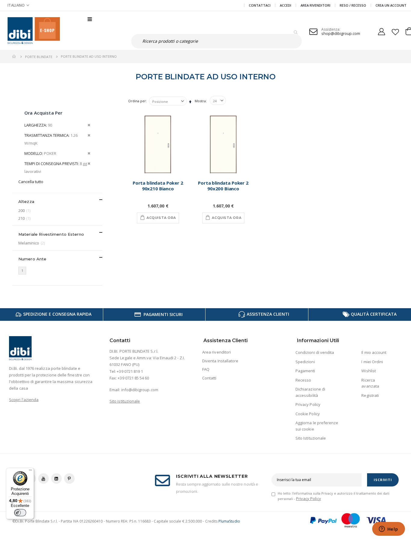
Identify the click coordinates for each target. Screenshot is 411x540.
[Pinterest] (69, 478)
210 (25, 218)
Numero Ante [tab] (32, 258)
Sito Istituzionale (310, 438)
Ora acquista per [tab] (43, 113)
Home (14, 56)
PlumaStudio (229, 521)
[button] (18, 5)
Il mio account (373, 352)
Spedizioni (305, 361)
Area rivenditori (216, 352)
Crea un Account (390, 5)
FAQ (205, 369)
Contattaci (259, 5)
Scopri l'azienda (24, 399)
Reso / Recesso (353, 5)
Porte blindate (38, 56)
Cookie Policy (307, 413)
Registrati (370, 395)
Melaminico (32, 243)
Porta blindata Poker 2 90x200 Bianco (223, 186)
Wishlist (368, 370)
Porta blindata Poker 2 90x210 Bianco (158, 186)
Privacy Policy (307, 404)
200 (25, 210)
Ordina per (137, 101)
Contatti (209, 378)
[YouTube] (43, 478)
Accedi (285, 5)
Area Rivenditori (315, 5)
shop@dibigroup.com (340, 33)
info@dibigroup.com (139, 389)
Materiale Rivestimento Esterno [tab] (51, 234)
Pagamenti (305, 370)
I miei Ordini (372, 361)
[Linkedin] (56, 478)
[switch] (20, 512)
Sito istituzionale (125, 401)
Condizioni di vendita (314, 352)
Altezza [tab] (26, 201)
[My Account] (381, 30)
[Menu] (30, 471)
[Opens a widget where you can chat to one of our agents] (388, 529)
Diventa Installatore (220, 361)
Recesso (303, 380)
